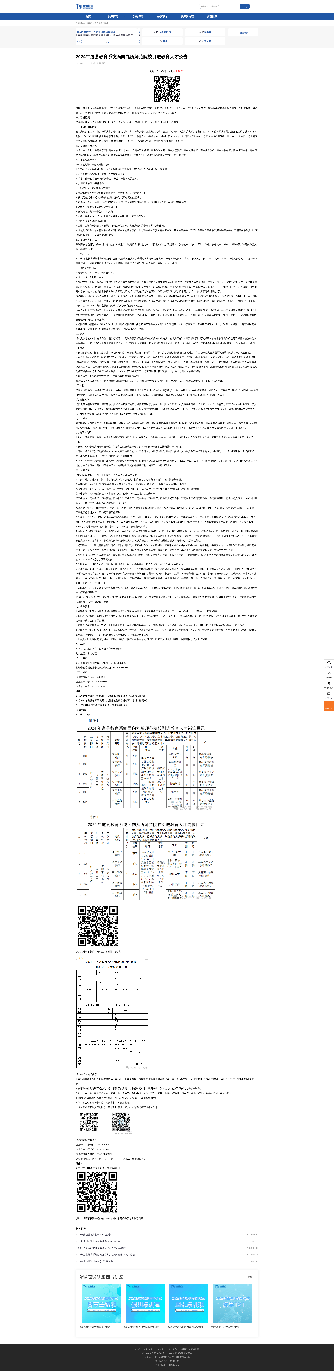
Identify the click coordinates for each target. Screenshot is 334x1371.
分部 (95, 23)
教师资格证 (187, 16)
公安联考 (162, 16)
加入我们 (150, 1349)
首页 (88, 16)
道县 (106, 23)
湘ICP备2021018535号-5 (167, 1365)
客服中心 (172, 1349)
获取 (162, 32)
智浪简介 (139, 1349)
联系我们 (184, 1349)
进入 (205, 41)
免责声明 (161, 1349)
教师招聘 (113, 16)
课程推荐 (212, 16)
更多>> (251, 1277)
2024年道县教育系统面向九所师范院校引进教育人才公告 (105, 1254)
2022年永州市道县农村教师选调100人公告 (98, 1241)
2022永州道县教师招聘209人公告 (93, 1234)
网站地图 (195, 1349)
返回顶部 (328, 708)
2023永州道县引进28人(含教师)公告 (94, 1261)
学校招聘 (137, 16)
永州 (100, 23)
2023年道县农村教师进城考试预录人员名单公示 (101, 1248)
